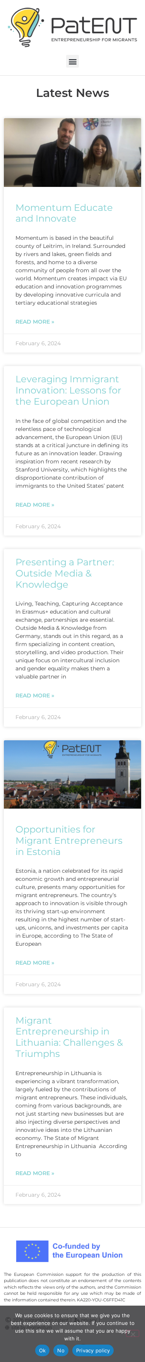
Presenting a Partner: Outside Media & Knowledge (64, 573)
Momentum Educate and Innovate (64, 213)
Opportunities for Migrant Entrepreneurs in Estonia (69, 840)
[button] (72, 61)
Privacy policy (93, 1350)
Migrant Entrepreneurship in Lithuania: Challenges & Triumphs (69, 1037)
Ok (42, 1350)
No (61, 1350)
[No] (132, 1333)
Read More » (34, 321)
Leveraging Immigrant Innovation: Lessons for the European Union (68, 390)
